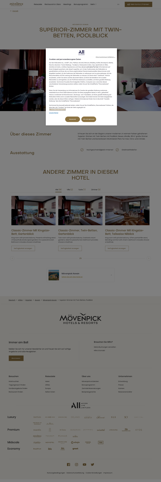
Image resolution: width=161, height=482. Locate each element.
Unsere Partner (53, 113)
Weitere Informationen (57, 109)
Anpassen (72, 119)
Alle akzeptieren (88, 119)
